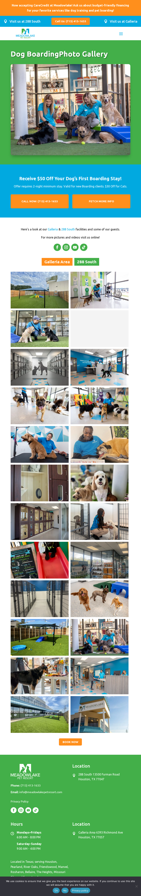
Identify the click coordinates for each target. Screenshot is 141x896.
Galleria (53, 229)
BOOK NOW (70, 742)
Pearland (16, 866)
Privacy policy (80, 890)
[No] (136, 886)
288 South (68, 229)
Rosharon (17, 872)
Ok (56, 890)
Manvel (63, 866)
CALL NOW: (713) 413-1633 (39, 201)
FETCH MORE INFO (101, 201)
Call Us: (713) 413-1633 (70, 21)
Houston (51, 861)
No (65, 890)
